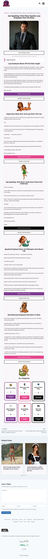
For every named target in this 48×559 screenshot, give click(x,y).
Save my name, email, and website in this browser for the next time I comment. (19, 509)
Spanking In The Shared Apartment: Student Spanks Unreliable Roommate (11, 430)
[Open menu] (43, 3)
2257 (24, 519)
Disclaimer (29, 519)
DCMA (20, 519)
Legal (28, 521)
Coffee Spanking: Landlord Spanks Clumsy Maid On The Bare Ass (35, 468)
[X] (23, 549)
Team (24, 521)
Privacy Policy (15, 519)
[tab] (21, 475)
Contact (33, 521)
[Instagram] (25, 549)
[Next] (45, 458)
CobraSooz (6, 13)
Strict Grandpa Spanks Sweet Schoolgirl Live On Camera (36, 430)
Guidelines (15, 521)
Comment (4, 490)
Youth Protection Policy (38, 519)
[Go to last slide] (3, 458)
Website (35, 506)
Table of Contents (11, 59)
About (20, 521)
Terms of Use (7, 519)
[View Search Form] (39, 3)
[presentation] (12, 453)
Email (19, 506)
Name (4, 506)
